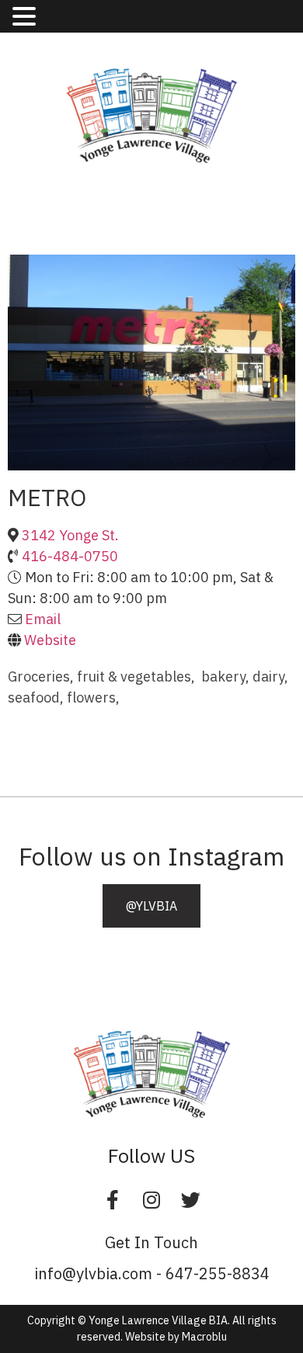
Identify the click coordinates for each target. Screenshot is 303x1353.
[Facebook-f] (112, 1200)
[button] (151, 906)
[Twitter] (190, 1200)
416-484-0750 (70, 556)
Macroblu (204, 1337)
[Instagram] (151, 1200)
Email (43, 619)
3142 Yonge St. (70, 535)
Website (50, 640)
